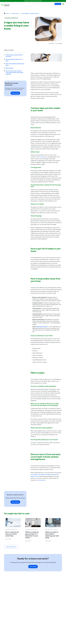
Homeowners (15, 13)
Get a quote (57, 4)
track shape (41, 157)
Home (7, 13)
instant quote (41, 480)
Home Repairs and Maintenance (30, 13)
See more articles (11, 547)
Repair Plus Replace (46, 474)
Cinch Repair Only (35, 474)
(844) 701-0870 (38, 1)
